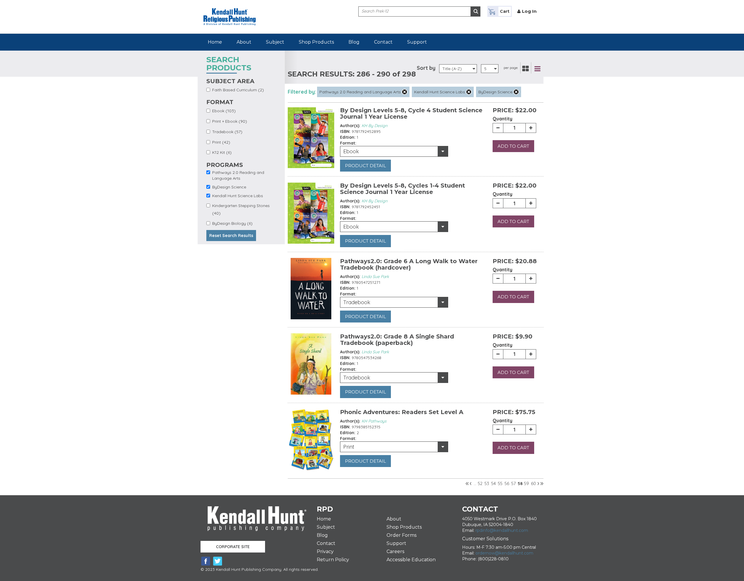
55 (500, 483)
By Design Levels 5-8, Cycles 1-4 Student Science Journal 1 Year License (402, 188)
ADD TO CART (513, 146)
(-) (404, 92)
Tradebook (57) (227, 131)
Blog (354, 42)
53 (486, 483)
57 (513, 483)
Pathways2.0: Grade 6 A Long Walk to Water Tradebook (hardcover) (408, 264)
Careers (395, 551)
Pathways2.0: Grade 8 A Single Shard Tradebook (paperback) (397, 339)
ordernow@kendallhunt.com (504, 553)
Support (417, 42)
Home (215, 42)
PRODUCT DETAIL (365, 165)
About (244, 42)
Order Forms (401, 535)
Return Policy (333, 559)
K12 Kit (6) (222, 152)
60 (533, 483)
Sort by (426, 68)
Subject (275, 42)
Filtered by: (302, 91)
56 (507, 483)
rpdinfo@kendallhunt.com (501, 530)
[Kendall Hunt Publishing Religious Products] (230, 12)
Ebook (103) (224, 110)
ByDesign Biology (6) (232, 223)
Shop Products (316, 42)
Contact (383, 42)
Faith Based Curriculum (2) (238, 89)
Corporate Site (233, 546)
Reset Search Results (231, 235)
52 (480, 483)
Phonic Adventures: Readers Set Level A (401, 412)
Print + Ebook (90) (229, 121)
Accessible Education (411, 559)
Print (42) (221, 142)
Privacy (325, 551)
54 (493, 483)
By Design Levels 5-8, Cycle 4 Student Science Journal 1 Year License (411, 113)
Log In (529, 11)
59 (526, 483)
